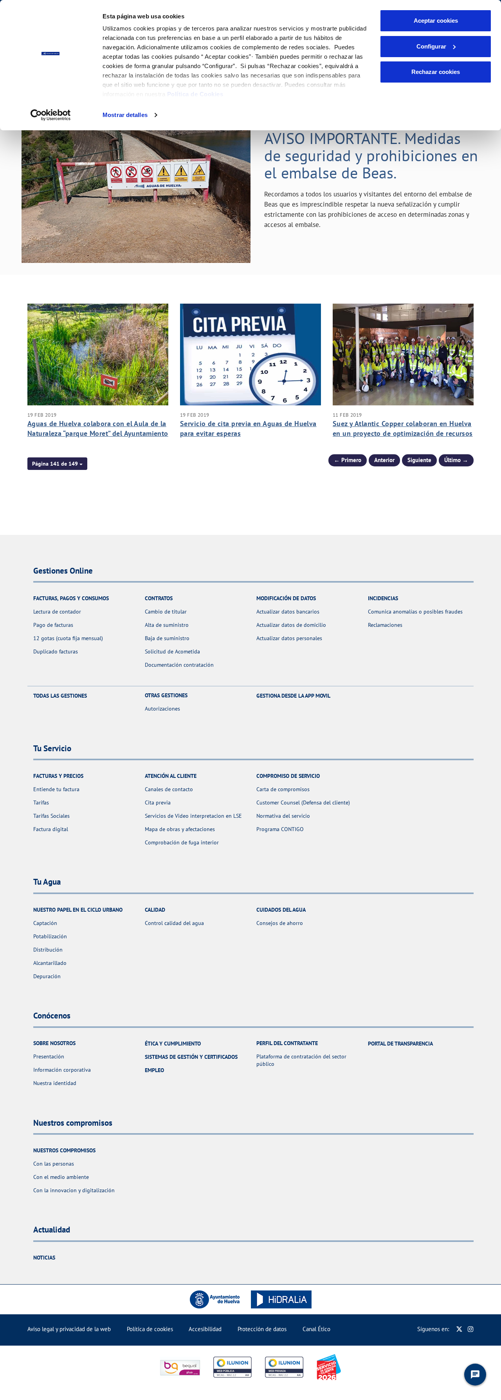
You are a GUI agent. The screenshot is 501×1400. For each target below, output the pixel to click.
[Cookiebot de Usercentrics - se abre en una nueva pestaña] (50, 115)
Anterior (384, 460)
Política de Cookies (195, 94)
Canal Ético (316, 1329)
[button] (57, 463)
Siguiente (419, 460)
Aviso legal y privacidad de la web (69, 1329)
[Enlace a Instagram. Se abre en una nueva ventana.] (471, 1329)
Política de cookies (150, 1329)
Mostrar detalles (125, 115)
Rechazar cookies (435, 71)
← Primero (347, 460)
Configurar (431, 46)
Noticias (44, 1257)
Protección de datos (262, 1329)
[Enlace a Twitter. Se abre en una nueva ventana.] (459, 1329)
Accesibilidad (205, 1329)
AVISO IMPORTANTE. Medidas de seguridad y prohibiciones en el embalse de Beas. (371, 155)
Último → (456, 460)
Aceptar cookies (436, 20)
